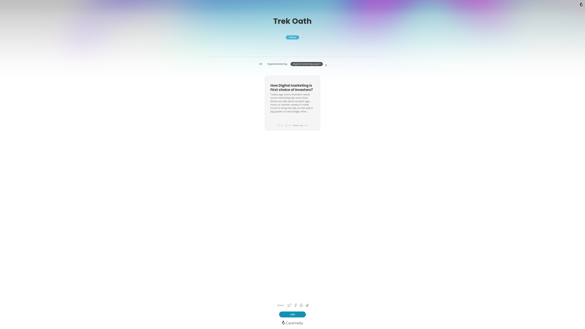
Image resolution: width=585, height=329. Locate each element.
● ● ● (303, 37)
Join (292, 314)
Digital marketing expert (307, 63)
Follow (292, 37)
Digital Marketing (277, 63)
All (260, 63)
